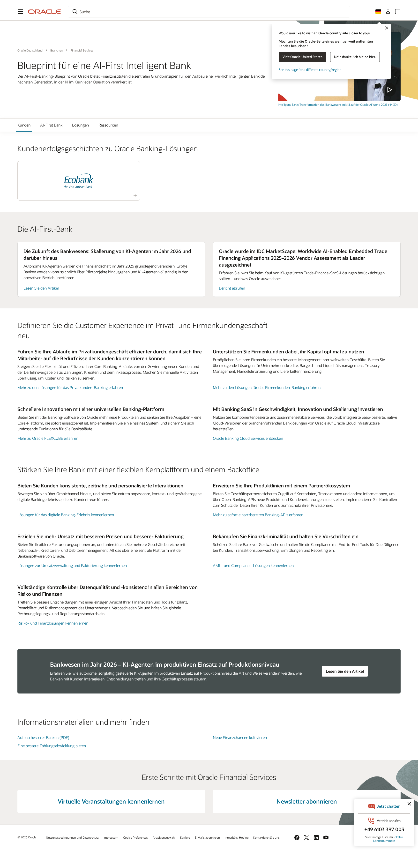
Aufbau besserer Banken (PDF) (43, 737)
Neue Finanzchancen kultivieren (240, 737)
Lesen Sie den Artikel (41, 288)
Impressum (111, 837)
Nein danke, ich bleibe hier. (355, 56)
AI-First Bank (51, 124)
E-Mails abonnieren (207, 837)
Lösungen (80, 124)
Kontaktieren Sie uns (266, 837)
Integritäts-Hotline (236, 837)
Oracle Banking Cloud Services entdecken (248, 438)
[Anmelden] (388, 12)
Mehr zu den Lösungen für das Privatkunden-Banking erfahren (70, 387)
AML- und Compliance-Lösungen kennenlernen (253, 565)
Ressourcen (108, 124)
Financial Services (81, 50)
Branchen (56, 50)
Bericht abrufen (232, 288)
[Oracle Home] (44, 11)
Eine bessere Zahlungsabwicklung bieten (51, 745)
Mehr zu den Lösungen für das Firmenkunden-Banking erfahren (267, 387)
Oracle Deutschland (30, 50)
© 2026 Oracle (26, 837)
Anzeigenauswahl (164, 837)
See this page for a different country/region (310, 69)
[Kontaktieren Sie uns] (398, 12)
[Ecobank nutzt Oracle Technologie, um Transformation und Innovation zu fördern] (78, 181)
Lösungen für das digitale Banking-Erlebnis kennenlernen (65, 514)
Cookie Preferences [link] (135, 837)
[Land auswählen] (378, 12)
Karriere (185, 837)
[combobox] (209, 11)
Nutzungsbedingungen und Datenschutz (72, 837)
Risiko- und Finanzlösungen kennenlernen (52, 623)
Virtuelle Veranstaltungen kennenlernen (111, 801)
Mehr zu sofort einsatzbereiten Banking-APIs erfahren (258, 514)
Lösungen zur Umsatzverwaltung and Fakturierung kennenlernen (72, 565)
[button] (20, 12)
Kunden (23, 124)
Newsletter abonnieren (306, 801)
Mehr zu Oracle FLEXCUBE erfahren (47, 438)
